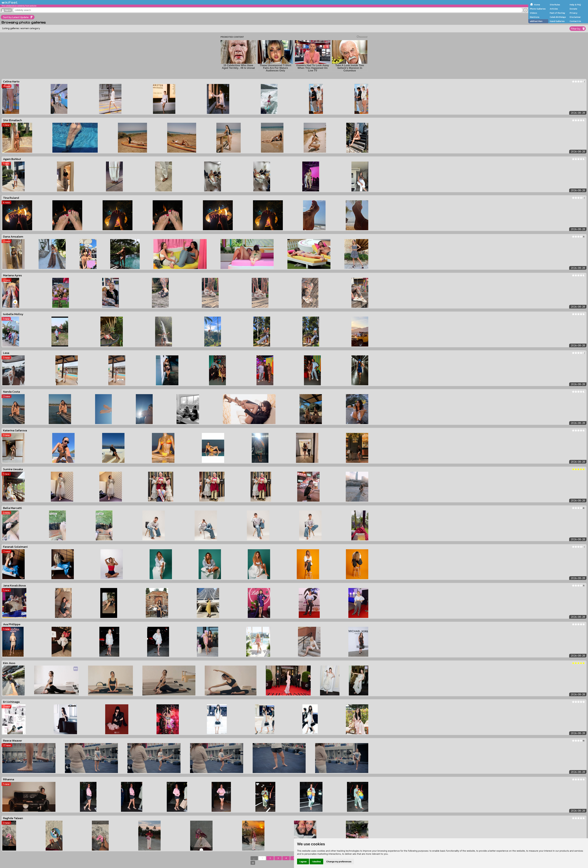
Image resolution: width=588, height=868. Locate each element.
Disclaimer (575, 17)
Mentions (534, 17)
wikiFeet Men (536, 21)
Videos (533, 13)
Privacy (573, 13)
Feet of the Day (557, 13)
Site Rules (555, 4)
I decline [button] (316, 861)
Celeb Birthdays (558, 17)
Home (537, 4)
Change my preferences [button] (338, 861)
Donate (573, 8)
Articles (554, 8)
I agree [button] (303, 861)
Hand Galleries (557, 21)
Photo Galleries (538, 8)
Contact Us (575, 21)
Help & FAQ (575, 4)
